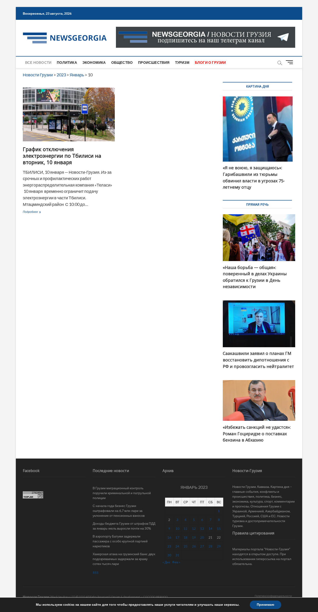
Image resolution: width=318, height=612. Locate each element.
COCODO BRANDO (155, 596)
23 (169, 546)
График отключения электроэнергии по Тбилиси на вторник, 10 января (62, 156)
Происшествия (153, 62)
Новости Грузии (36, 596)
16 (169, 537)
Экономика (94, 62)
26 (194, 546)
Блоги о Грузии (210, 62)
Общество (122, 62)
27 (202, 546)
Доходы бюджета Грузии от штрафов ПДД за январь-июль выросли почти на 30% (124, 525)
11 (185, 528)
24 (177, 546)
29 (219, 546)
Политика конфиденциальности (273, 595)
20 (202, 537)
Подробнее (41, 212)
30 (169, 555)
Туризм (182, 62)
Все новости (38, 62)
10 (177, 528)
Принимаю (265, 604)
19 (194, 537)
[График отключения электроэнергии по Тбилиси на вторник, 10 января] (69, 114)
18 (185, 537)
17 (177, 537)
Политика (67, 62)
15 (219, 528)
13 (202, 528)
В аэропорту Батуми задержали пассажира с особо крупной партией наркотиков (120, 541)
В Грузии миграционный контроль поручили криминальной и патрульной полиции (122, 493)
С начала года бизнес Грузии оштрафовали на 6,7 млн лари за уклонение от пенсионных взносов (119, 510)
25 (185, 546)
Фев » (176, 562)
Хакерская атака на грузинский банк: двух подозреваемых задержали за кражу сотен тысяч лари (124, 559)
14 (210, 528)
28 (210, 546)
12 (194, 528)
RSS (95, 573)
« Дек (166, 562)
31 (177, 555)
